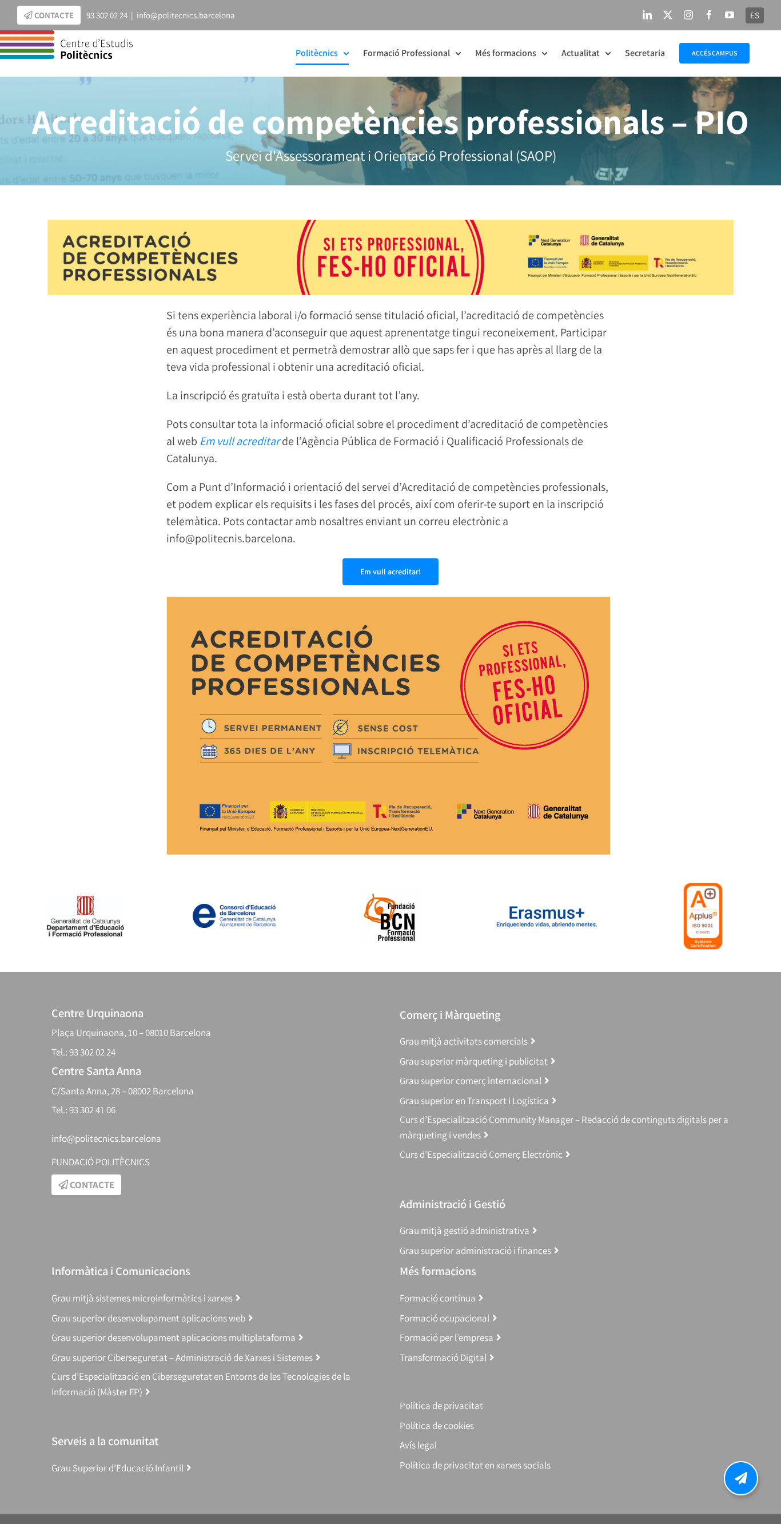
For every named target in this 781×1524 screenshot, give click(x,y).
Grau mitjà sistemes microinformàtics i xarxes (142, 1298)
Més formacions (438, 1271)
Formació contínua (438, 1298)
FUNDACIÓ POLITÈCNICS (100, 1162)
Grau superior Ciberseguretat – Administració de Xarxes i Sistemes (182, 1357)
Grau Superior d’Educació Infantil (117, 1468)
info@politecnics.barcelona (186, 15)
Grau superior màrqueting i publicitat (474, 1061)
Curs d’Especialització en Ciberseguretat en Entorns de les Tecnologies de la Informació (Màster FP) (200, 1384)
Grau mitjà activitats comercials (464, 1041)
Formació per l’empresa (446, 1337)
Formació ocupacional (444, 1318)
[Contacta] (741, 1478)
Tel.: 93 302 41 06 (83, 1110)
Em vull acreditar (241, 441)
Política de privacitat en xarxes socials (475, 1465)
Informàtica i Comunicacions (120, 1271)
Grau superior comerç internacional (470, 1080)
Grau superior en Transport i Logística (474, 1100)
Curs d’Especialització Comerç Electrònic (481, 1154)
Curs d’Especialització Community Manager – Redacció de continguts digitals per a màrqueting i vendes (564, 1127)
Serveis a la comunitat (104, 1440)
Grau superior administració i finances (475, 1250)
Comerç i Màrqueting (450, 1014)
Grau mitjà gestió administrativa (464, 1230)
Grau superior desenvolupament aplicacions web (148, 1318)
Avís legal (418, 1445)
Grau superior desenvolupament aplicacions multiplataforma (173, 1337)
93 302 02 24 (106, 15)
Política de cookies (437, 1425)
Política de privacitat (441, 1405)
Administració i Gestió (452, 1204)
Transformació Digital (443, 1357)
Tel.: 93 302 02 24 (83, 1052)
